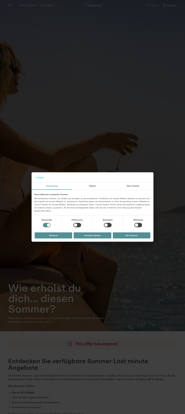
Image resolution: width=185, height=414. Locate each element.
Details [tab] (92, 186)
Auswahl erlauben (92, 235)
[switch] (77, 225)
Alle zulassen (131, 235)
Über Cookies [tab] (133, 186)
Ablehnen (53, 235)
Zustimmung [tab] (52, 186)
